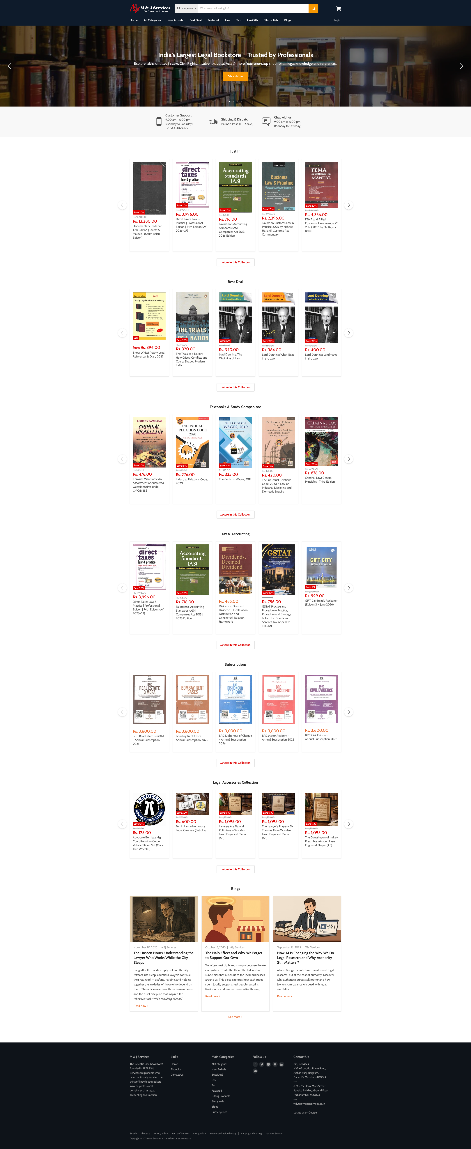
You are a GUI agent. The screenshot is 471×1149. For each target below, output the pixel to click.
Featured (213, 20)
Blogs (287, 20)
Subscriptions (219, 1112)
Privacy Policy (161, 1133)
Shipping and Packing (251, 1133)
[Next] (461, 66)
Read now (140, 1006)
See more (234, 1017)
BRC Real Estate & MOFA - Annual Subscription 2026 (148, 740)
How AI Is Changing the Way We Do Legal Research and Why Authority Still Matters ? (305, 958)
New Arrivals (175, 20)
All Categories (152, 20)
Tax (238, 20)
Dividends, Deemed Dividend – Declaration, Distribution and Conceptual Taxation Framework (233, 613)
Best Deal (196, 20)
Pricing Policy (199, 1133)
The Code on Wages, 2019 (235, 479)
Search (133, 1133)
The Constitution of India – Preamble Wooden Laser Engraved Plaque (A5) (321, 841)
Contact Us (177, 1074)
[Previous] (10, 66)
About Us (176, 1069)
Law (227, 20)
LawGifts (252, 20)
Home (134, 20)
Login (337, 20)
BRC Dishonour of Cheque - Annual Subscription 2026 (235, 739)
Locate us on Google (305, 1112)
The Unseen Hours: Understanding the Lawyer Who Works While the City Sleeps (164, 958)
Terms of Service (180, 1133)
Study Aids (271, 20)
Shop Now (235, 76)
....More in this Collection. (235, 262)
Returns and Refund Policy (223, 1133)
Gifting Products (221, 1096)
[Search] (313, 8)
